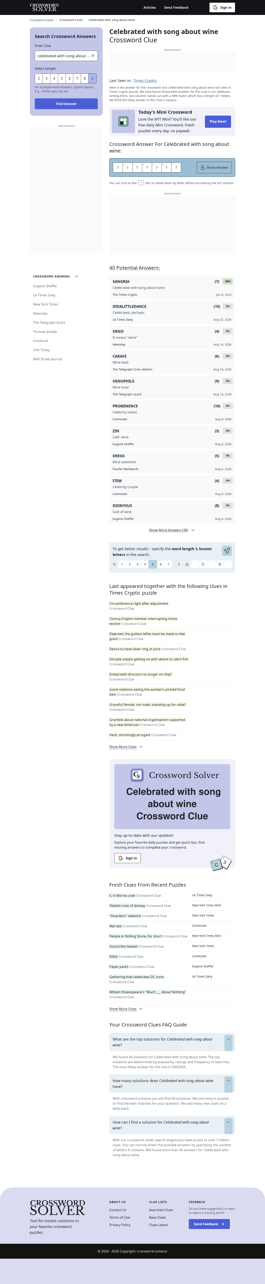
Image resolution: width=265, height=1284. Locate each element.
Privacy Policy (119, 1225)
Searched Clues (161, 1210)
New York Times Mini (206, 936)
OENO (118, 331)
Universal (40, 340)
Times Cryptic (145, 80)
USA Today (41, 350)
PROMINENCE (125, 405)
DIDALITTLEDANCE (129, 306)
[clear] (92, 55)
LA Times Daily (202, 895)
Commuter (199, 925)
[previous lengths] (92, 78)
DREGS (119, 455)
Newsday (40, 313)
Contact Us (117, 1210)
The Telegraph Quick (49, 322)
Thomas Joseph (45, 331)
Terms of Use (119, 1217)
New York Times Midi (206, 905)
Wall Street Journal (47, 359)
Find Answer (66, 103)
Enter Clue (43, 45)
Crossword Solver (42, 20)
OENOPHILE (123, 381)
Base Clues (157, 1217)
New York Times (203, 915)
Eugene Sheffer (203, 966)
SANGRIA (121, 281)
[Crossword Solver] (44, 7)
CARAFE (119, 356)
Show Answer (217, 167)
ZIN (116, 430)
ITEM (117, 480)
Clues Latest (158, 1225)
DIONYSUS (122, 505)
